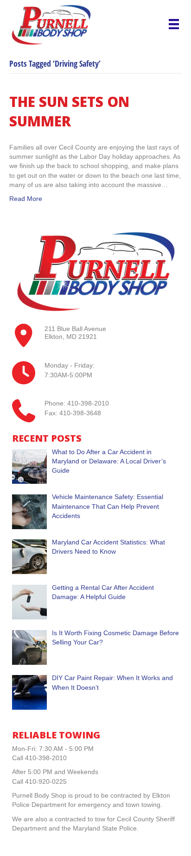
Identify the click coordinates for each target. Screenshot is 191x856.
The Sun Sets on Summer (69, 111)
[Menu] (173, 24)
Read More (25, 198)
